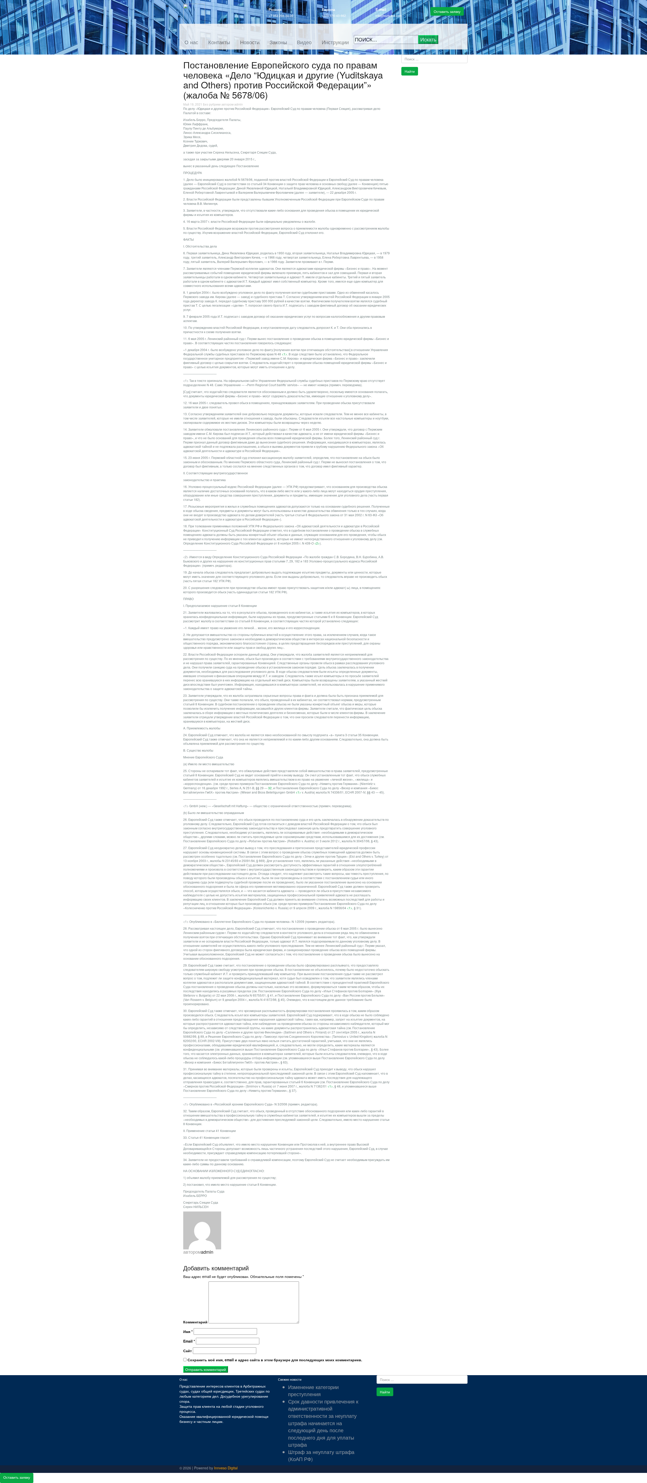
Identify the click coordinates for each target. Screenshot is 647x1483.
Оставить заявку (447, 11)
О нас (191, 42)
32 (270, 788)
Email (189, 1341)
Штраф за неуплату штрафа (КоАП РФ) (321, 1455)
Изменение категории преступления (313, 1390)
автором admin (232, 104)
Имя (188, 1331)
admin (207, 1251)
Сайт (187, 1350)
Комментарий (195, 1321)
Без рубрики (212, 104)
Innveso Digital (226, 1467)
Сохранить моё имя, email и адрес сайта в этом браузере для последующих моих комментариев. (275, 1359)
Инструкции (335, 42)
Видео (304, 42)
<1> (284, 354)
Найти (410, 71)
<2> (317, 543)
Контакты (219, 42)
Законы (278, 42)
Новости (250, 42)
